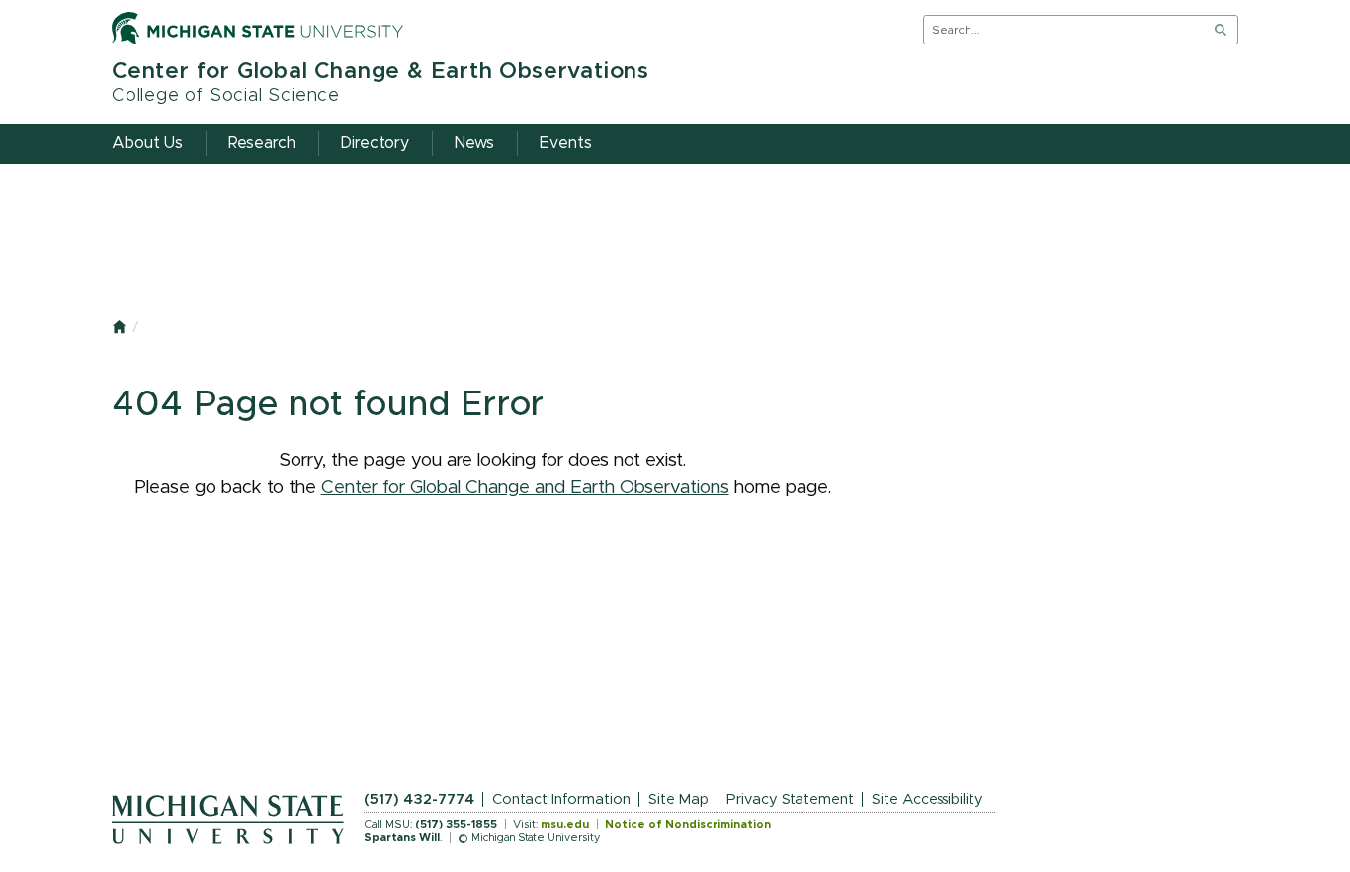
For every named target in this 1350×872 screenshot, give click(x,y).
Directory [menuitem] (375, 143)
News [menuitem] (474, 143)
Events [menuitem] (566, 143)
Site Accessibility (927, 799)
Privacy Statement (790, 799)
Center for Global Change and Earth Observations (525, 488)
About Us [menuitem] (147, 143)
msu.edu (565, 824)
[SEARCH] (1220, 30)
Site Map (678, 799)
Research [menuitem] (261, 143)
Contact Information (561, 799)
